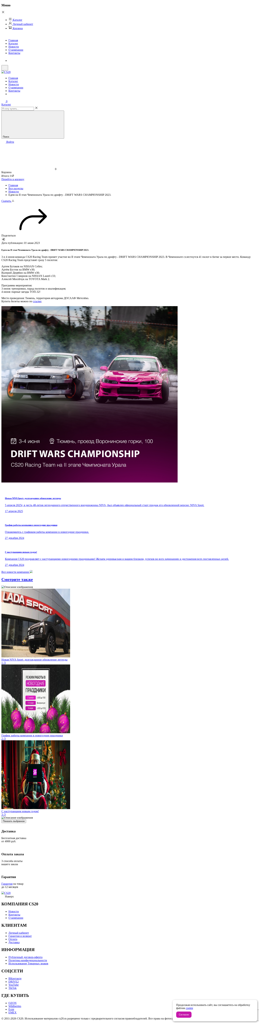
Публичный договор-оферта (25, 957)
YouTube (13, 984)
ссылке (37, 301)
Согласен (184, 1014)
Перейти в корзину (12, 179)
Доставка (14, 942)
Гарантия (7, 883)
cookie (189, 1008)
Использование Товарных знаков (28, 963)
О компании (15, 49)
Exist (11, 1009)
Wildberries (14, 1006)
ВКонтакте (14, 978)
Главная (13, 40)
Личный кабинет (22, 24)
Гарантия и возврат (20, 935)
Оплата (12, 939)
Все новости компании (15, 571)
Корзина (17, 28)
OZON (12, 1002)
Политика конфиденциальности (27, 960)
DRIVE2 (13, 981)
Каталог (17, 19)
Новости (13, 46)
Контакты (14, 52)
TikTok (12, 987)
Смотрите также (17, 579)
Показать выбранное (14, 821)
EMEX (12, 1012)
